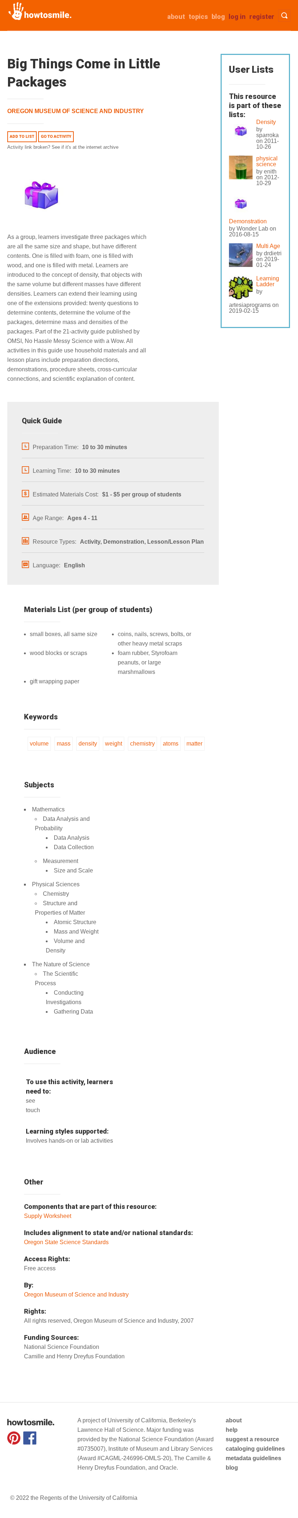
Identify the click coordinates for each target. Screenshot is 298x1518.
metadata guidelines (253, 1458)
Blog (218, 16)
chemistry (142, 743)
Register (261, 16)
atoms (170, 743)
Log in (237, 16)
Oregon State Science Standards (66, 1242)
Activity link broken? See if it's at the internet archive (62, 147)
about (176, 16)
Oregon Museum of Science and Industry (75, 111)
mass (64, 743)
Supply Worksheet (47, 1216)
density (87, 743)
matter (194, 743)
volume (39, 743)
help (232, 1430)
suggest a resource (252, 1439)
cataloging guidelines (255, 1449)
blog (232, 1468)
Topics (198, 16)
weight (113, 743)
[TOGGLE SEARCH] (284, 15)
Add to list (22, 136)
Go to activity (56, 136)
